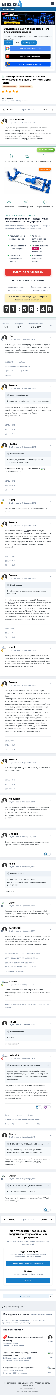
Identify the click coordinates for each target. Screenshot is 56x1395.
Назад (10, 110)
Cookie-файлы (28, 1386)
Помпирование (21, 101)
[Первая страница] (4, 110)
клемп (26, 531)
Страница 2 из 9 (27, 110)
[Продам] (5, 1337)
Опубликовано (22, 122)
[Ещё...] (51, 121)
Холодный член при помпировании (18, 1368)
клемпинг (32, 605)
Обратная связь (42, 1383)
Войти (8, 43)
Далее (46, 110)
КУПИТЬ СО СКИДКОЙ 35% (28, 272)
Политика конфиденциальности (18, 1383)
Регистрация (29, 43)
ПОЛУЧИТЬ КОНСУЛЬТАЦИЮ (28, 280)
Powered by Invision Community (28, 1391)
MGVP (35, 249)
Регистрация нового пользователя (28, 1263)
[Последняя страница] (52, 110)
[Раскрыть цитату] (8, 395)
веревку (11, 603)
